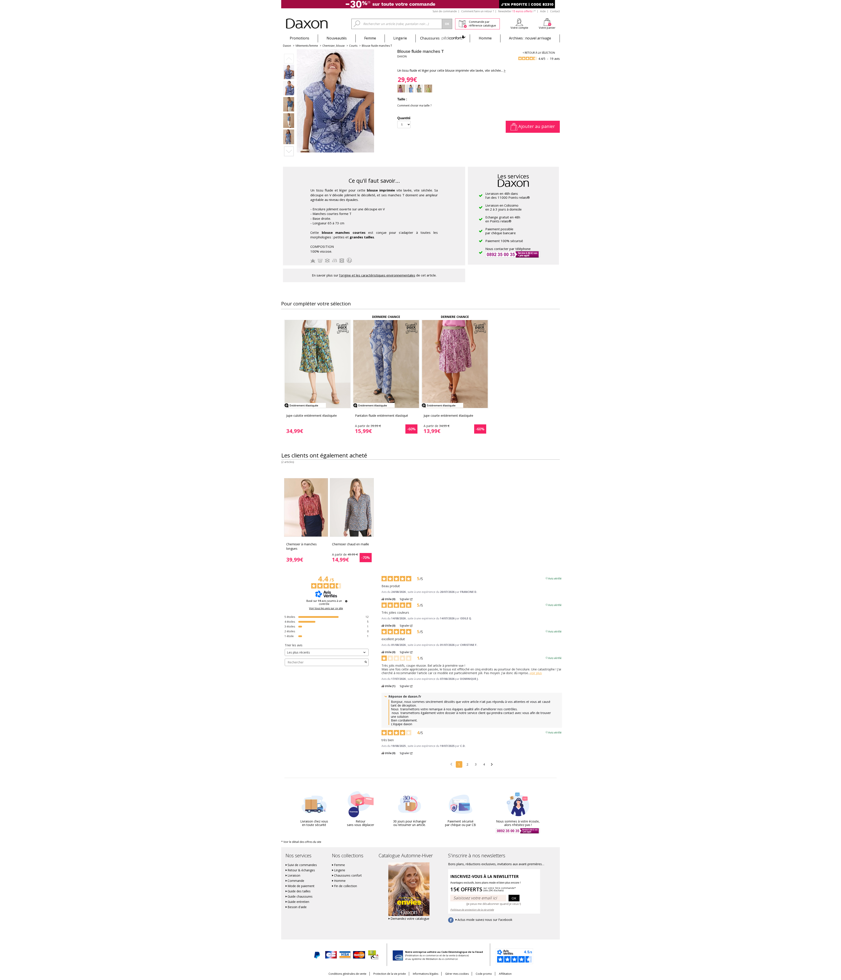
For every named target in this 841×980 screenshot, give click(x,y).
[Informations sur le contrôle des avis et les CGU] (346, 601)
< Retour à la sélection (539, 53)
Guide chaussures (300, 896)
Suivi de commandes (302, 865)
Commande (296, 880)
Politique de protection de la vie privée (472, 909)
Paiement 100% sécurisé (504, 241)
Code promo (484, 974)
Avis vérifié (555, 578)
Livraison (294, 875)
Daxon (287, 46)
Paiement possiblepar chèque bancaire (500, 231)
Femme (370, 38)
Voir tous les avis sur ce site (326, 608)
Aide (543, 11)
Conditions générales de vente (347, 974)
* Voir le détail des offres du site (301, 842)
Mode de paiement (301, 886)
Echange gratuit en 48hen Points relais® (502, 219)
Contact (555, 11)
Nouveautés (337, 38)
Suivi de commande (445, 11)
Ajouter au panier (536, 126)
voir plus (536, 673)
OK (514, 898)
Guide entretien (298, 901)
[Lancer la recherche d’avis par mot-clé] (365, 662)
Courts (353, 46)
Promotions (299, 38)
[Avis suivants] (491, 765)
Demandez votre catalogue (409, 918)
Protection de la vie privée (389, 974)
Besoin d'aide (297, 907)
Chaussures (442, 38)
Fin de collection (345, 886)
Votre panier (547, 28)
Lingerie (400, 38)
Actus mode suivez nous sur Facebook (485, 919)
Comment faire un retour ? (477, 11)
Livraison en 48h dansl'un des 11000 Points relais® (507, 195)
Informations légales (425, 974)
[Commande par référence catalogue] (463, 23)
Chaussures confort (348, 875)
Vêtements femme (306, 46)
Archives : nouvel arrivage (530, 38)
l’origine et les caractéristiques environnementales (377, 275)
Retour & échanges (301, 870)
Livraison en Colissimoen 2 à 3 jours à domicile (503, 207)
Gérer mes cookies (457, 974)
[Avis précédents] (451, 764)
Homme (485, 38)
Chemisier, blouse (333, 46)
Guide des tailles (299, 891)
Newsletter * (517, 11)
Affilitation (505, 974)
